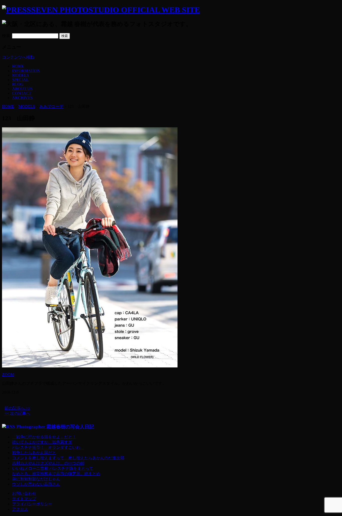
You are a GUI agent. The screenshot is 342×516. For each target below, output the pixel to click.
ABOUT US (22, 89)
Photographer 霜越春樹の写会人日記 (55, 426)
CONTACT (21, 93)
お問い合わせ (24, 493)
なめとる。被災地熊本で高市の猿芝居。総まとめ (56, 473)
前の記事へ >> (17, 408)
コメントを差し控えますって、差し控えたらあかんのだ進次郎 (68, 458)
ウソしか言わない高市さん (36, 484)
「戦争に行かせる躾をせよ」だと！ (44, 437)
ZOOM (8, 374)
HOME (18, 66)
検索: (6, 36)
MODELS (20, 75)
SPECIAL (20, 80)
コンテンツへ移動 (18, 57)
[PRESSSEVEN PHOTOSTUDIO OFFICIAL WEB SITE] (101, 9)
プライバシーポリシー (32, 504)
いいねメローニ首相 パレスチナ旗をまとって (52, 468)
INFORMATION (26, 71)
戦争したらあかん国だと (34, 452)
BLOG (17, 84)
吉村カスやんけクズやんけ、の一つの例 (48, 463)
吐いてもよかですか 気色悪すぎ (42, 442)
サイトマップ (24, 498)
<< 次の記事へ (17, 413)
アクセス (20, 509)
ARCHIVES (22, 98)
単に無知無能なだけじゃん (36, 479)
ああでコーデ (51, 106)
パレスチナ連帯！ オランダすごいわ (48, 447)
